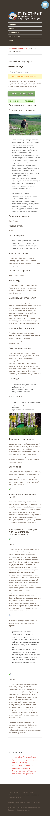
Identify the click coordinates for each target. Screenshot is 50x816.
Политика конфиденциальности (19, 810)
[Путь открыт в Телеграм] (16, 4)
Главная (12, 24)
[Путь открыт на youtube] (22, 4)
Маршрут (29, 101)
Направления (14, 36)
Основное (14, 101)
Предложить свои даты (21, 94)
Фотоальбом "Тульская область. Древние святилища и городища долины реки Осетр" (24, 760)
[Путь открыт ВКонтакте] (9, 4)
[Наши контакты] (45, 8)
